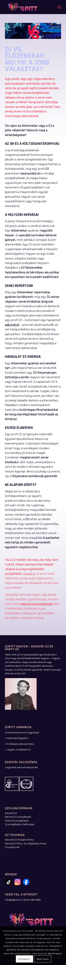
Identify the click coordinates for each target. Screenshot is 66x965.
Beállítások (43, 959)
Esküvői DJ (11, 813)
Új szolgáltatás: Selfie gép (19, 824)
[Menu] (59, 7)
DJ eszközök (12, 847)
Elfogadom (24, 959)
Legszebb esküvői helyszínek (21, 767)
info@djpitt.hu (13, 899)
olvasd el (29, 573)
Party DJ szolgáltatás (17, 820)
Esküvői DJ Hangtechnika (19, 839)
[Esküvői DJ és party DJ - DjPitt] (27, 7)
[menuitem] (59, 7)
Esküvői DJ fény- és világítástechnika (25, 843)
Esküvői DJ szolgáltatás (18, 816)
